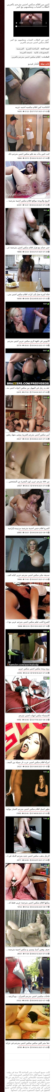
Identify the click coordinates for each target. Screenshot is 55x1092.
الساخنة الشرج (32, 48)
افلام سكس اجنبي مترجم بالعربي (26, 57)
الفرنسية (20, 48)
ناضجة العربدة (26, 52)
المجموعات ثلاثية (41, 52)
